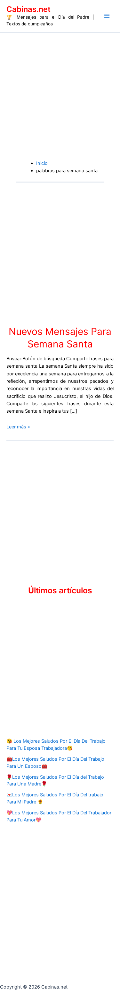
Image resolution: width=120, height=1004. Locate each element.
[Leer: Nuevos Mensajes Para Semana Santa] (48, 253)
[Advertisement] (60, 96)
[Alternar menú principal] (107, 15)
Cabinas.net (28, 9)
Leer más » (18, 427)
